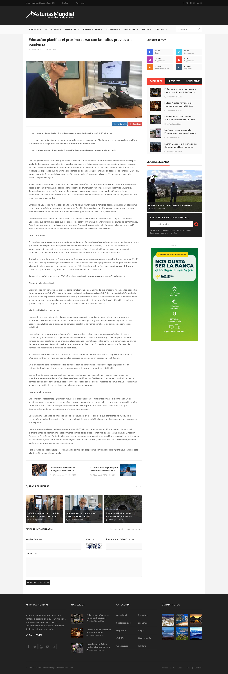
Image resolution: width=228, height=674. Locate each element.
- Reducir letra (135, 123)
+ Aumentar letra (120, 123)
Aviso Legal (80, 3)
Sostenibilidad (91, 29)
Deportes (70, 29)
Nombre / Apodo (34, 539)
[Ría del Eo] (182, 633)
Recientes (174, 81)
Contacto (65, 3)
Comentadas (193, 81)
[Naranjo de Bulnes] (168, 620)
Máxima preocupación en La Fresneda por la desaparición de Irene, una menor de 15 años (180, 133)
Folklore (142, 646)
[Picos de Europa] (196, 633)
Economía (112, 29)
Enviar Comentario (39, 582)
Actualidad (52, 29)
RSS (188, 668)
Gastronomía (144, 638)
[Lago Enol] (196, 620)
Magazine (129, 29)
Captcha (90, 539)
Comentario (31, 553)
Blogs (145, 29)
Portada (34, 29)
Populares (156, 81)
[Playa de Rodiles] (182, 620)
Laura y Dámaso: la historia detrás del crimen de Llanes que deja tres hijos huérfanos (180, 147)
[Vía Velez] (168, 633)
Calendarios (122, 646)
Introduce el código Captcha (120, 539)
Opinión (159, 29)
